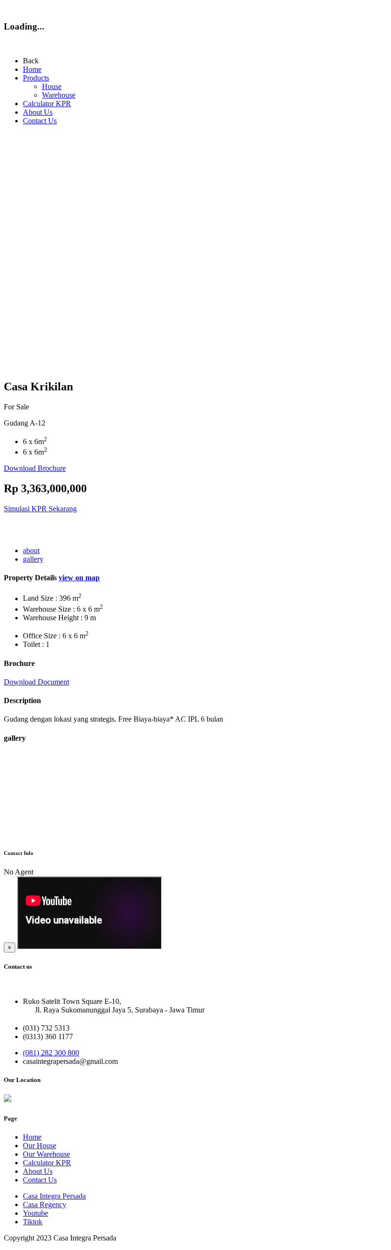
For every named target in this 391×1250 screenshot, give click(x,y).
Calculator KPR (47, 103)
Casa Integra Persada (54, 1196)
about (31, 550)
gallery (33, 559)
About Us (37, 112)
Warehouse (58, 95)
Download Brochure (35, 468)
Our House (39, 1145)
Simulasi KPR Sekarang (40, 509)
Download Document (36, 682)
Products (36, 78)
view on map (79, 578)
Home (32, 69)
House (52, 86)
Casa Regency (44, 1204)
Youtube (35, 1213)
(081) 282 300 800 (51, 1053)
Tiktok (32, 1222)
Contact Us (40, 121)
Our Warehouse (46, 1154)
